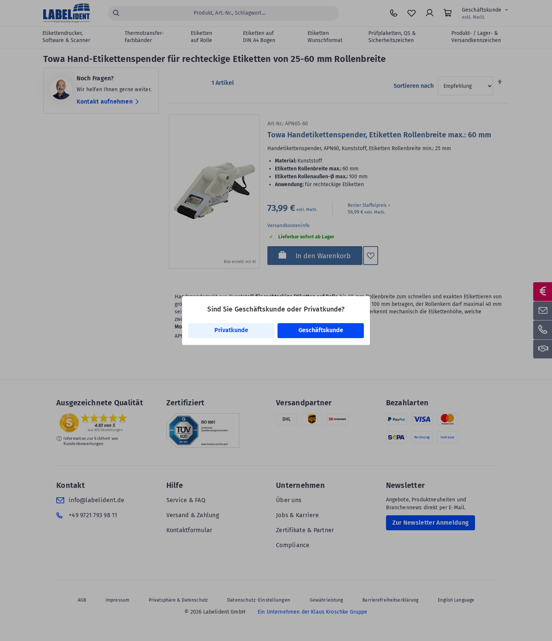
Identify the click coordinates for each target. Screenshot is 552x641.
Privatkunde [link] (231, 330)
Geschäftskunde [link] (321, 330)
